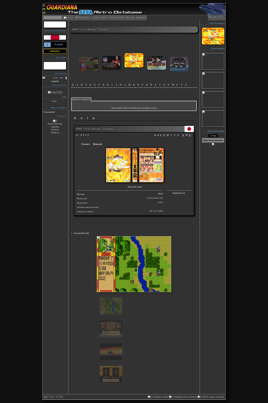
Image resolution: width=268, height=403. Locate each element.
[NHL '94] (156, 57)
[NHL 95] (179, 58)
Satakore (55, 129)
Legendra (55, 127)
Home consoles (99, 17)
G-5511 (55, 78)
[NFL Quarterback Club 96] (88, 58)
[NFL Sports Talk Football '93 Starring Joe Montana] (111, 57)
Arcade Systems (117, 17)
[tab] (81, 99)
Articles (130, 17)
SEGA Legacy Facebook (213, 397)
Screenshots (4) (81, 233)
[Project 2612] (55, 92)
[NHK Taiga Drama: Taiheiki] (134, 54)
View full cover (135, 187)
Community (141, 17)
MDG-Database (82, 17)
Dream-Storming (55, 124)
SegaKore (55, 132)
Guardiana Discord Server (185, 397)
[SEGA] (55, 65)
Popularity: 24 (179, 193)
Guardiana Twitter (160, 397)
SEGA (160, 194)
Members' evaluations (81, 99)
